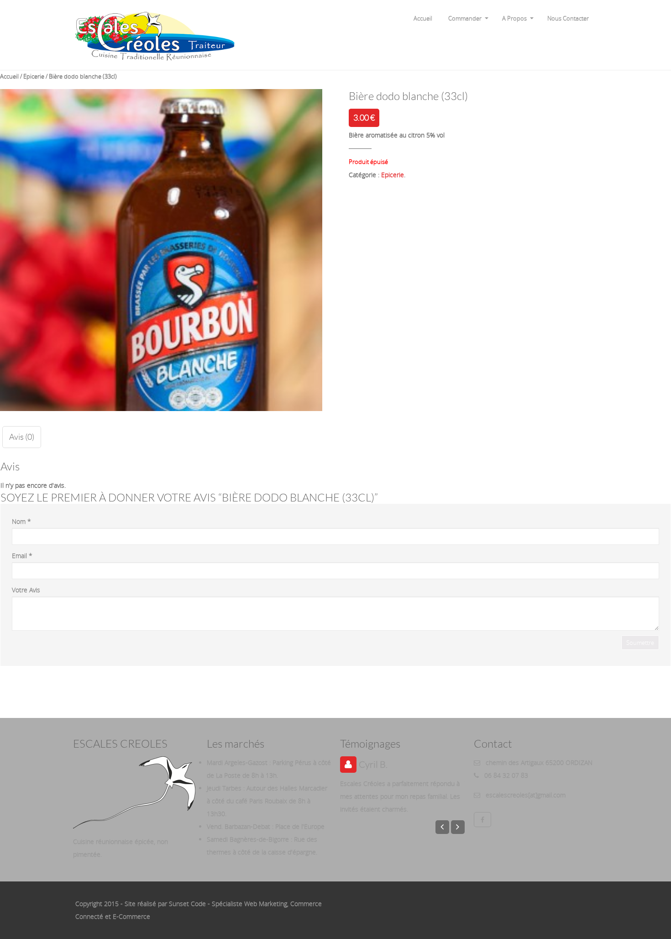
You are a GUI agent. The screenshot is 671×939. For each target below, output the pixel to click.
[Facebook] (482, 819)
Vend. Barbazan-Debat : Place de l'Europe (266, 826)
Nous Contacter (568, 18)
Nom (21, 521)
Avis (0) (21, 437)
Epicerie (33, 76)
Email (22, 555)
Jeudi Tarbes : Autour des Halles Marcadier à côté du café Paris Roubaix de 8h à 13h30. (267, 801)
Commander (465, 18)
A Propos (514, 18)
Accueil (423, 18)
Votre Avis (26, 590)
